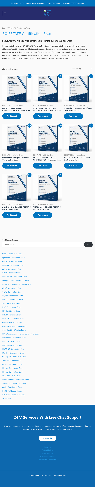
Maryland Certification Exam (13, 353)
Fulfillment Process (47, 457)
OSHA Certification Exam (12, 322)
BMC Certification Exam (11, 307)
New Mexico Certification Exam (14, 277)
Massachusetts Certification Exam (15, 380)
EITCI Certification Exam (12, 315)
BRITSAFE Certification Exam (13, 395)
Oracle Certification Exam (12, 254)
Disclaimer (47, 447)
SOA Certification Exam (11, 360)
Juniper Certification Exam (12, 364)
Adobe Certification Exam (12, 387)
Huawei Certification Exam (12, 368)
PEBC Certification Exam (12, 391)
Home (4, 28)
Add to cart (12, 116)
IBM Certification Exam (11, 311)
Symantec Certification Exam (13, 258)
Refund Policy (47, 450)
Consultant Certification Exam (14, 330)
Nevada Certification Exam (12, 300)
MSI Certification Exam (11, 376)
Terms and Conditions (47, 460)
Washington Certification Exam (14, 383)
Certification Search (10, 240)
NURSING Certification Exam (13, 349)
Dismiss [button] (80, 3)
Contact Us (47, 438)
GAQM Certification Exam (12, 261)
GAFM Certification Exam (12, 292)
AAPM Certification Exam (12, 269)
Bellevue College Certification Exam (16, 284)
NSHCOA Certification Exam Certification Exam (20, 334)
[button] (92, 13)
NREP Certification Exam (12, 345)
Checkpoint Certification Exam (14, 357)
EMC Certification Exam (11, 341)
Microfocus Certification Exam (14, 338)
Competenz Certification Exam (14, 326)
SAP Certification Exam (11, 303)
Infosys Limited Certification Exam (15, 280)
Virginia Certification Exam (12, 296)
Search (88, 245)
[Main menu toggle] (4, 13)
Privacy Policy (47, 453)
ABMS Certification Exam (12, 288)
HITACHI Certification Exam (13, 319)
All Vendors (6, 399)
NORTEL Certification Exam (13, 265)
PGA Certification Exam (11, 273)
